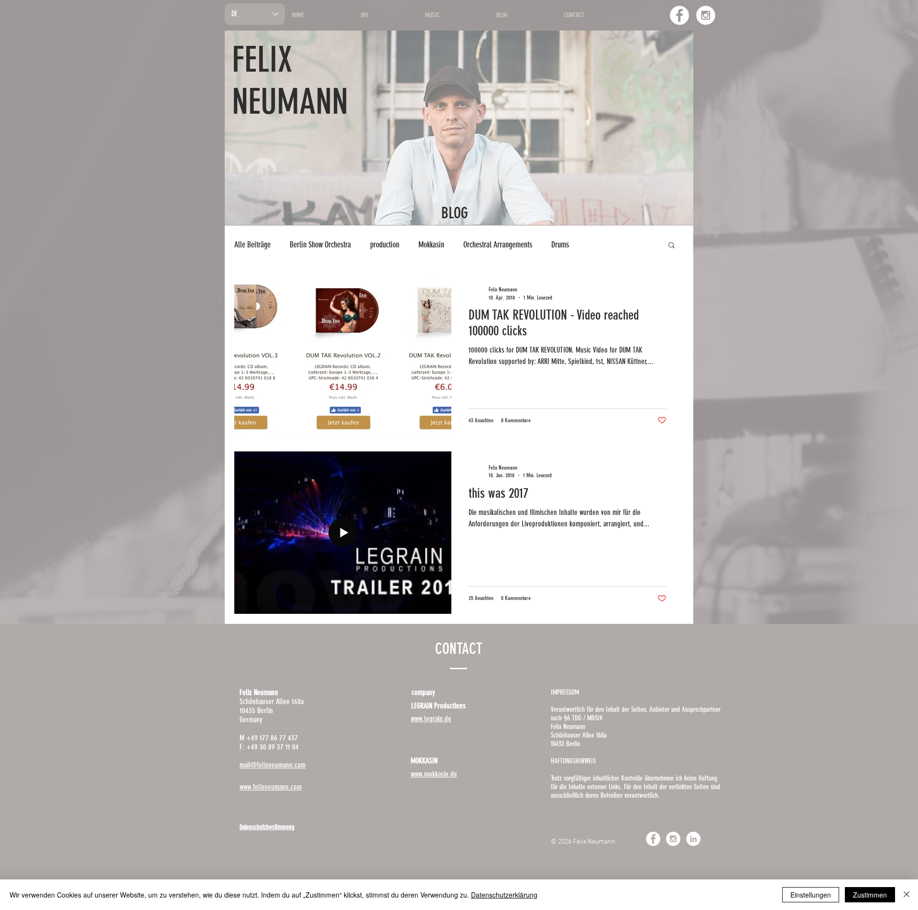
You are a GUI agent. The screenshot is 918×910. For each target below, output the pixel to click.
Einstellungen (810, 894)
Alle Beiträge (252, 244)
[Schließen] (906, 894)
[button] (671, 246)
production (384, 244)
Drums (560, 244)
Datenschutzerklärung (504, 894)
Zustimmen (870, 894)
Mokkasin (431, 244)
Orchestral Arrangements (497, 244)
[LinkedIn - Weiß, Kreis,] (693, 839)
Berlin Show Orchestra (320, 244)
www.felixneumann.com (271, 787)
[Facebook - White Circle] (679, 15)
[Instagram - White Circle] (705, 15)
